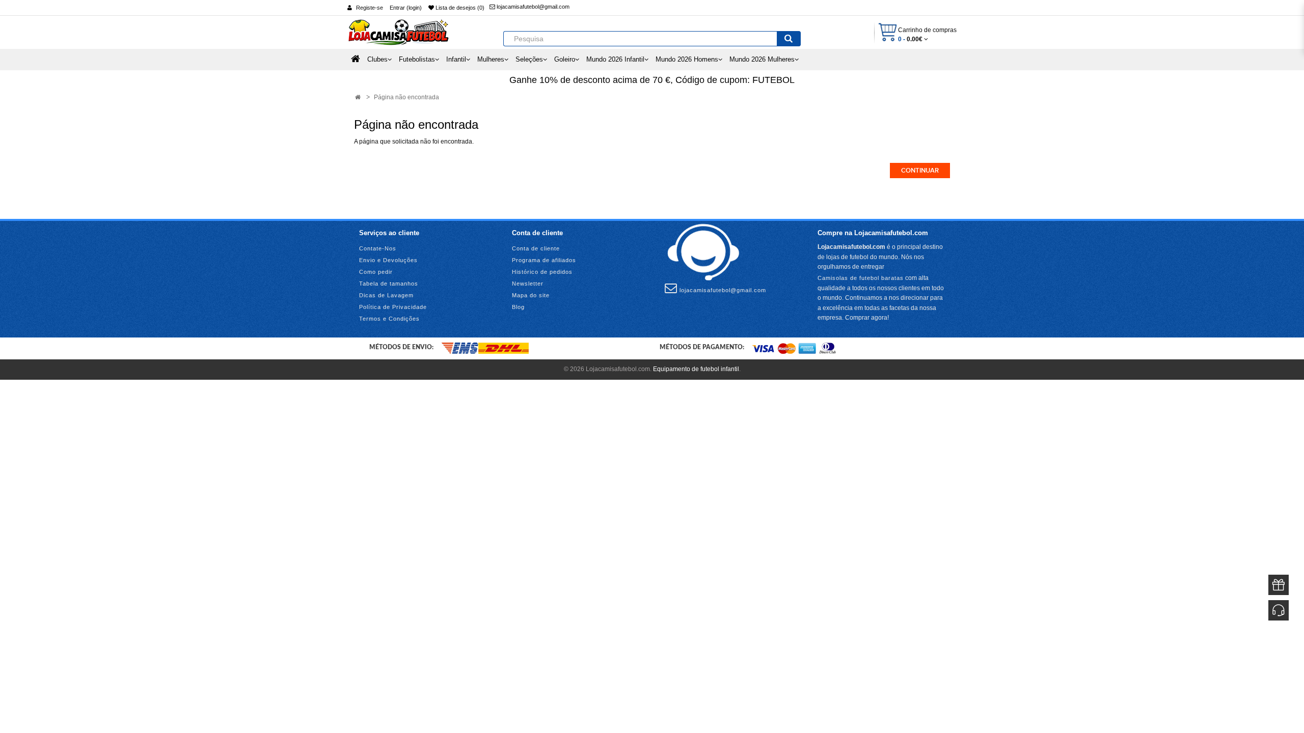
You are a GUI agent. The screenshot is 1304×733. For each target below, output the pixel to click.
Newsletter (528, 283)
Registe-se (369, 8)
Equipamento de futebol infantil (696, 369)
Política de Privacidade (393, 307)
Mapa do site (531, 295)
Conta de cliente (536, 248)
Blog (518, 307)
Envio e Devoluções (388, 260)
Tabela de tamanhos (388, 283)
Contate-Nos (377, 248)
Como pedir (376, 272)
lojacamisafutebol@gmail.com (532, 7)
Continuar (920, 170)
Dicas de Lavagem (386, 295)
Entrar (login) (406, 8)
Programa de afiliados (544, 260)
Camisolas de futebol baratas (861, 278)
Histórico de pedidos (542, 272)
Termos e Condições (389, 319)
